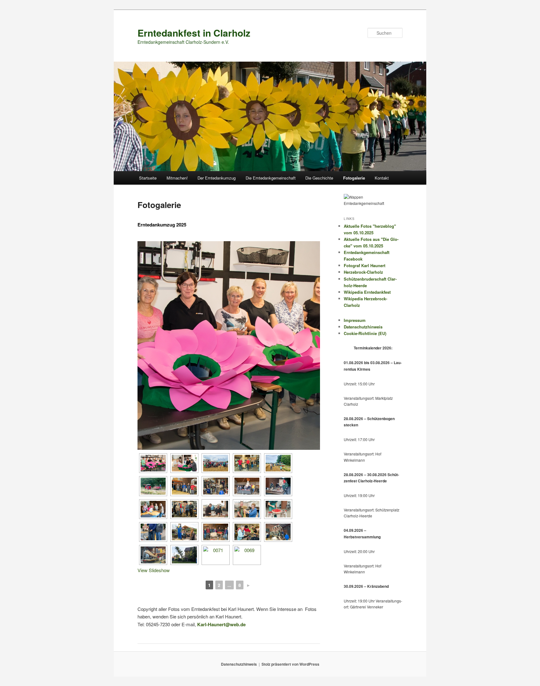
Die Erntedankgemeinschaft (271, 178)
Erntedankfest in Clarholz (194, 32)
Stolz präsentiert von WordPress (290, 664)
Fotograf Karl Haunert (364, 265)
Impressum (355, 320)
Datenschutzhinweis (363, 327)
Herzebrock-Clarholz (363, 272)
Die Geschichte (319, 178)
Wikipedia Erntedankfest (367, 292)
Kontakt (382, 178)
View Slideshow (154, 570)
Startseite (148, 178)
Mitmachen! (177, 178)
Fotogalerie (354, 178)
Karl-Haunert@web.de (221, 624)
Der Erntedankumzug (217, 178)
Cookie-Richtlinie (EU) (365, 333)
